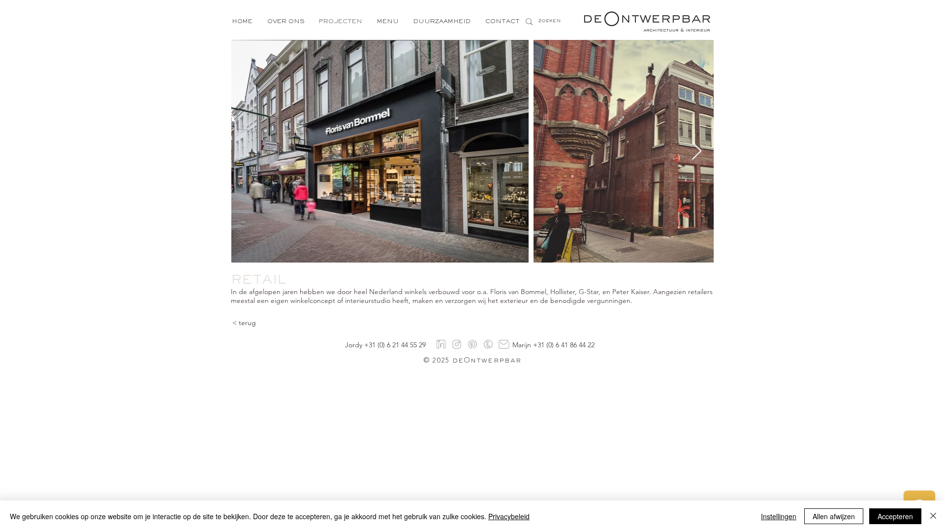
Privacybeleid (509, 516)
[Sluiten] (933, 516)
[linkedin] (441, 344)
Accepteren (895, 516)
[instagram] (456, 344)
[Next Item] (696, 151)
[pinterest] (472, 344)
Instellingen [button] (778, 516)
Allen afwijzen (834, 516)
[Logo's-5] (488, 344)
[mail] (504, 344)
